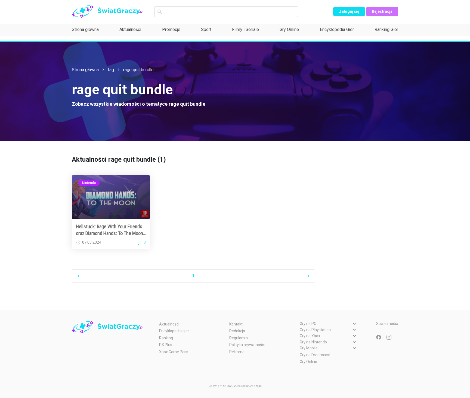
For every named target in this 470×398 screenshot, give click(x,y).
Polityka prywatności (247, 345)
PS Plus (165, 345)
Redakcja (237, 331)
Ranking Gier (386, 29)
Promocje (171, 29)
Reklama (237, 352)
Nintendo (89, 183)
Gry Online (289, 29)
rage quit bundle (138, 69)
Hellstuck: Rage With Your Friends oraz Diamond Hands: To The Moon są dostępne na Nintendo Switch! (109, 230)
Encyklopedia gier (174, 331)
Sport (206, 29)
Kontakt (236, 324)
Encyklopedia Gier (337, 29)
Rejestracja (382, 11)
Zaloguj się (349, 11)
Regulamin (238, 338)
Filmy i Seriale (245, 29)
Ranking (166, 338)
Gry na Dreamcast (315, 355)
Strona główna (85, 29)
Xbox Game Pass (173, 352)
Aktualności (130, 29)
